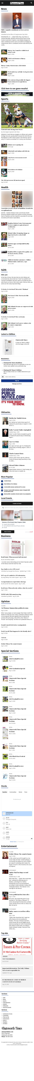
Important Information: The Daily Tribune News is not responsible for (15, 969)
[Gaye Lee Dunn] (5, 444)
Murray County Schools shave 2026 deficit (13, 65)
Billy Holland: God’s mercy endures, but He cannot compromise (19, 324)
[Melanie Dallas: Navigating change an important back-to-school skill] (4, 236)
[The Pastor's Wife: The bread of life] (4, 299)
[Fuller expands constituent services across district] (17, 21)
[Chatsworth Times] (8, 347)
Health (4, 187)
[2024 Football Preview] (5, 766)
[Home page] (17, 3)
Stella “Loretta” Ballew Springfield (20, 430)
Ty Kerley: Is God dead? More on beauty (13, 317)
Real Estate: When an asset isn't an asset (14, 557)
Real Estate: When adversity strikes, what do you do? (16, 588)
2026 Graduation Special (17, 669)
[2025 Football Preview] (5, 699)
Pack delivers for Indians (15, 169)
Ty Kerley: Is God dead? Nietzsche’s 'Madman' (14, 289)
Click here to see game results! (14, 88)
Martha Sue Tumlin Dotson (17, 418)
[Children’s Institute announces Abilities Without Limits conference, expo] (4, 260)
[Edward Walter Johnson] (5, 468)
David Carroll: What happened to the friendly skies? (16, 631)
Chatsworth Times (21, 340)
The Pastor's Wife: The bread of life (18, 295)
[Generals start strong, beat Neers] (17, 115)
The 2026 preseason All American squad (13, 180)
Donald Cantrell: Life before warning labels (13, 625)
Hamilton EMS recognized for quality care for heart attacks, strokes (20, 252)
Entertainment (9, 846)
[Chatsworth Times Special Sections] (5, 679)
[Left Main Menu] (2, 3)
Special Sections (10, 651)
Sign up (17, 380)
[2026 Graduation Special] (5, 669)
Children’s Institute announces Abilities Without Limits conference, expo (19, 260)
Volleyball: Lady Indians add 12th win (18, 151)
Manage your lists (17, 384)
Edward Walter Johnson (16, 465)
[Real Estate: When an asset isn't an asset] (17, 548)
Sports (4, 99)
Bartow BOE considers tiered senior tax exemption (17, 494)
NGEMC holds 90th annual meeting (11, 594)
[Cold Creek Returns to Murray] (4, 60)
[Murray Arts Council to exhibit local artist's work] (4, 52)
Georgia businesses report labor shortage (13, 582)
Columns (3, 605)
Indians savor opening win (15, 145)
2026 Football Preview (16, 659)
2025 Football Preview (16, 699)
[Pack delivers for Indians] (4, 173)
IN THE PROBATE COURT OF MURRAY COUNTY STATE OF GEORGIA (14, 981)
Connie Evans (7, 481)
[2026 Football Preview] (5, 659)
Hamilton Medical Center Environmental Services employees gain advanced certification (19, 225)
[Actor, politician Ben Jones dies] (5, 896)
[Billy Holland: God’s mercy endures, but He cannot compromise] (4, 326)
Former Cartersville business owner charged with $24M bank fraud (17, 491)
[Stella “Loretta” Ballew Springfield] (5, 433)
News (4, 8)
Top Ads (4, 933)
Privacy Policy (18, 1043)
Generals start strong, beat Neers (11, 129)
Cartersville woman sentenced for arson (14, 487)
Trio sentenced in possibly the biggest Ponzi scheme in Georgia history (19, 81)
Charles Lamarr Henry (16, 453)
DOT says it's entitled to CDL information (13, 575)
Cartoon (3, 637)
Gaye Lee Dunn (14, 442)
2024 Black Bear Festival (17, 756)
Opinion (5, 601)
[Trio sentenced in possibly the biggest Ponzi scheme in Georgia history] (4, 81)
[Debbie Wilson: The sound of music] (5, 855)
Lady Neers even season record (17, 157)
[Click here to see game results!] (17, 94)
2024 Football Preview (16, 766)
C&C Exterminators (8, 959)
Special (10, 656)
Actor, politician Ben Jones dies (19, 895)
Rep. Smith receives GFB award (10, 569)
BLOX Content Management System (21, 1044)
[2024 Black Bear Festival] (5, 757)
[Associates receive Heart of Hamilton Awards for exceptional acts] (17, 199)
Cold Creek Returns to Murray (16, 58)
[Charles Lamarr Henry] (5, 454)
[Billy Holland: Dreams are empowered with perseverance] (4, 309)
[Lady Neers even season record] (4, 161)
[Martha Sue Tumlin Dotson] (5, 421)
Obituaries (5, 412)
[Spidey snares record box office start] (5, 911)
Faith (3, 269)
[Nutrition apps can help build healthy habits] (4, 245)
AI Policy (8, 1044)
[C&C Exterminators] (17, 946)
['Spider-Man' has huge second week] (5, 872)
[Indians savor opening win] (4, 145)
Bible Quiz (4, 275)
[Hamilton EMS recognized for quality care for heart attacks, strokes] (4, 252)
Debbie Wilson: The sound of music (11, 644)
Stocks (4, 786)
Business (6, 536)
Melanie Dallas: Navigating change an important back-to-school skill (18, 234)
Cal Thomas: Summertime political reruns (14, 608)
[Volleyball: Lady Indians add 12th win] (4, 152)
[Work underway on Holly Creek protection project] (4, 73)
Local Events (6, 498)
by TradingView (17, 841)
